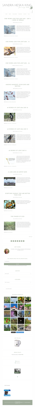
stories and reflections (9, 187)
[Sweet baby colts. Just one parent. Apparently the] (14, 320)
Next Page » (30, 236)
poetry (17, 57)
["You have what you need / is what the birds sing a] (14, 327)
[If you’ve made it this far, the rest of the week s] (21, 327)
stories (15, 123)
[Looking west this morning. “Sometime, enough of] (7, 307)
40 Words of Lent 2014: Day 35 (17, 107)
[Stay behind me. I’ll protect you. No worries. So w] (28, 327)
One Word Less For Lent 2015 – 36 (18, 63)
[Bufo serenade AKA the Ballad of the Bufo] (21, 320)
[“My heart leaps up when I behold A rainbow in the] (14, 300)
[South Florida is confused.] (28, 320)
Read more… (22, 250)
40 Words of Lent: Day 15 (17, 150)
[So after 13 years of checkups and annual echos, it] (21, 307)
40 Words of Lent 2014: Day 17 (17, 129)
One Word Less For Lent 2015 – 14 (17, 41)
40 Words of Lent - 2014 (10, 123)
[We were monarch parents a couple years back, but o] (21, 300)
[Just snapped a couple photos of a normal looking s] (14, 314)
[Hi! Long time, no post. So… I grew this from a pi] (28, 307)
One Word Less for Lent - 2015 (12, 57)
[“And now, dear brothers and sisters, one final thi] (7, 300)
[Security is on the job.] (14, 307)
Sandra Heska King (17, 8)
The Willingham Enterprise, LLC (19, 402)
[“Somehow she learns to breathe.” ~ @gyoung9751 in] (7, 327)
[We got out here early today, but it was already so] (7, 314)
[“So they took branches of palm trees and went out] (21, 314)
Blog (7, 57)
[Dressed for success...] (28, 314)
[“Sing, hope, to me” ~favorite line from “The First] (7, 320)
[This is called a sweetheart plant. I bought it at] (28, 300)
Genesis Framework (27, 402)
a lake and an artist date (17, 172)
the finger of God (17, 216)
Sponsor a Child (7, 389)
